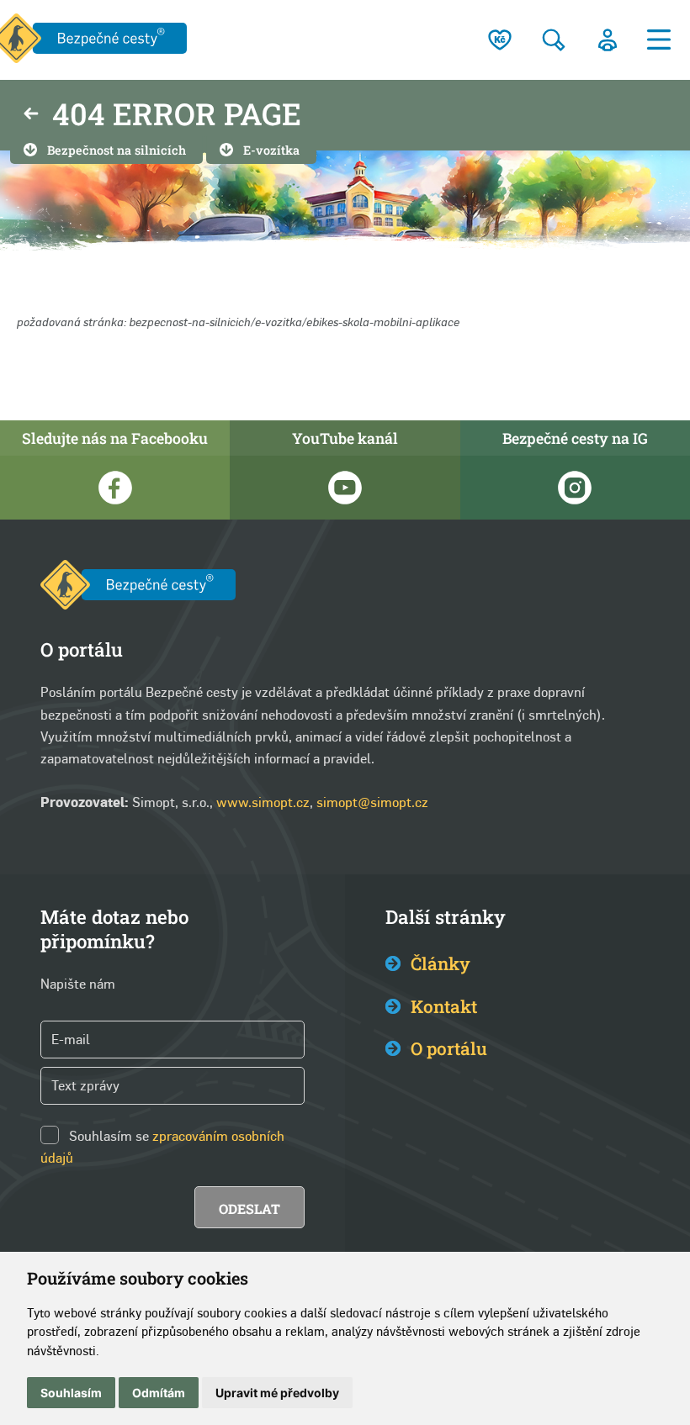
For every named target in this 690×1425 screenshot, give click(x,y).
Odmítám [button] (158, 1392)
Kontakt (444, 1006)
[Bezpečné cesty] (138, 588)
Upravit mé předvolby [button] (277, 1392)
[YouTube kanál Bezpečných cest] (344, 487)
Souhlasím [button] (71, 1392)
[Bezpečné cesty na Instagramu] (575, 487)
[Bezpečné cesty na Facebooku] (115, 487)
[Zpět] (31, 115)
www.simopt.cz (263, 802)
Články (440, 963)
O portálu (449, 1048)
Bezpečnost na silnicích (116, 150)
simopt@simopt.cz (372, 802)
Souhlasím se (109, 1136)
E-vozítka (271, 150)
